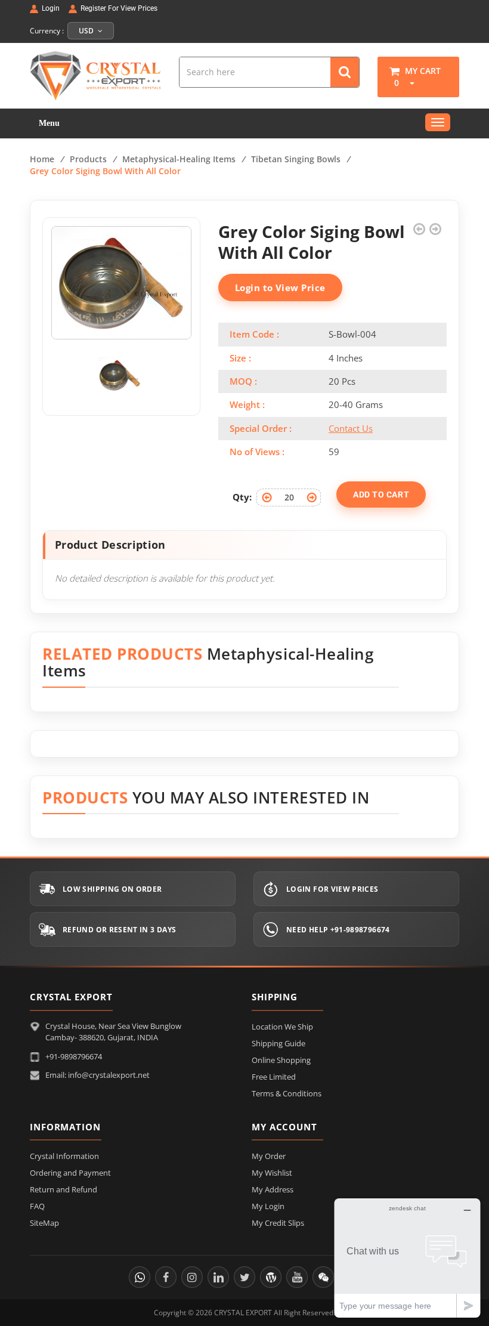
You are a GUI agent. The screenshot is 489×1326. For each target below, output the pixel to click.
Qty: (242, 497)
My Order (269, 1156)
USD (87, 31)
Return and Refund (63, 1189)
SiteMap (44, 1222)
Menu (49, 123)
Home (42, 159)
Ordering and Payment (70, 1172)
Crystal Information (64, 1156)
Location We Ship (282, 1026)
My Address (272, 1189)
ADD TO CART (381, 494)
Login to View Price (280, 287)
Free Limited (274, 1076)
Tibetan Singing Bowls (296, 159)
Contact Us (351, 428)
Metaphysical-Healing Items (179, 159)
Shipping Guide (278, 1043)
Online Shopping (281, 1060)
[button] (407, 82)
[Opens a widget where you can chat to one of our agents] (407, 1258)
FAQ (37, 1206)
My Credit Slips (278, 1222)
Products (88, 159)
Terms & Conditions (286, 1093)
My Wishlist (272, 1172)
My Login (268, 1206)
